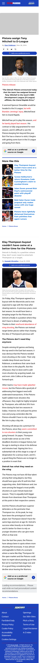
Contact (5, 616)
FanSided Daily (8, 620)
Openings (27, 612)
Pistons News (13, 226)
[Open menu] (3, 3)
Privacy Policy (8, 624)
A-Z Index (27, 632)
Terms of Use (28, 624)
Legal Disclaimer (30, 628)
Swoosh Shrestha (11, 261)
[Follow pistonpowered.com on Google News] (33, 151)
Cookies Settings (9, 639)
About (4, 612)
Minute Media (14, 645)
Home (4, 226)
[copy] (15, 49)
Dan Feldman (10, 45)
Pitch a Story (28, 620)
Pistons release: (9, 85)
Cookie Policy (7, 628)
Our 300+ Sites (29, 616)
